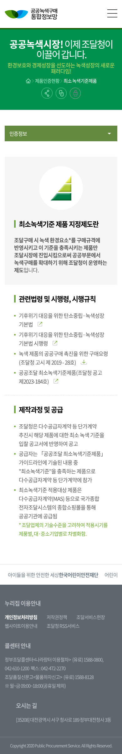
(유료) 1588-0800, (87, 659)
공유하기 (47, 93)
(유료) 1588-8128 (79, 677)
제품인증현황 (47, 80)
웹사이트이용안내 (21, 625)
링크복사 (61, 93)
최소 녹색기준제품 (80, 80)
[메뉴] (112, 13)
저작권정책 (57, 617)
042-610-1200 (17, 668)
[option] (53, 574)
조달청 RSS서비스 (63, 625)
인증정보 (18, 133)
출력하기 (75, 93)
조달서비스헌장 (90, 617)
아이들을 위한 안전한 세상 (53, 574)
